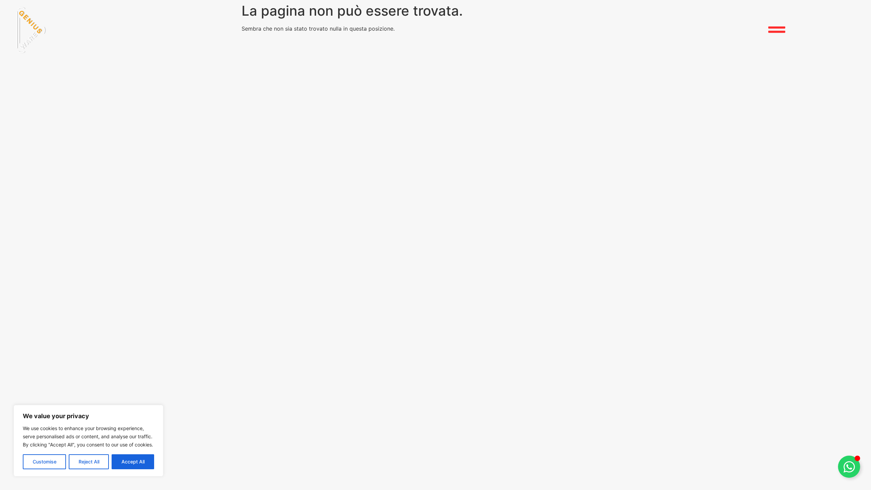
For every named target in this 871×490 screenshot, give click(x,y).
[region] (88, 440)
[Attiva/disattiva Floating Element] (849, 467)
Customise (44, 461)
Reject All (89, 461)
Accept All (133, 461)
